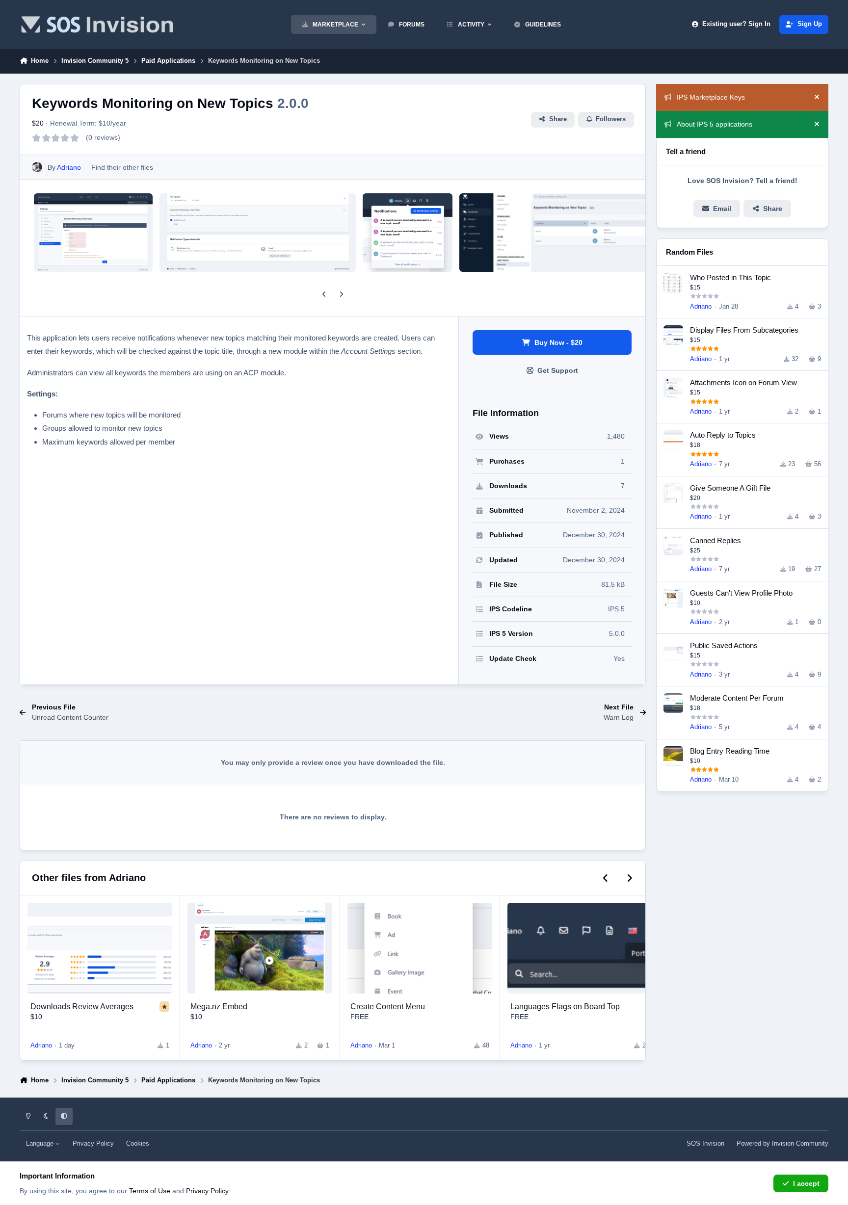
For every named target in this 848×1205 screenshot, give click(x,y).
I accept (806, 1183)
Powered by (782, 1143)
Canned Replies (715, 540)
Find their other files (122, 167)
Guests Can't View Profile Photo (741, 593)
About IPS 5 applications (714, 124)
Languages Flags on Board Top (565, 1006)
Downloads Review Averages (81, 1006)
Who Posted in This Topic (730, 277)
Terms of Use (149, 1191)
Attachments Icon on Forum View (743, 382)
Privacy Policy (93, 1143)
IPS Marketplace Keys (711, 97)
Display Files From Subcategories (744, 330)
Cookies (137, 1143)
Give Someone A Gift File (730, 488)
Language (40, 1143)
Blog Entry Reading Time (729, 751)
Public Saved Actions (724, 645)
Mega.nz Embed (218, 1006)
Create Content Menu (387, 1006)
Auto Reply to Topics (723, 435)
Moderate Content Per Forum (737, 698)
